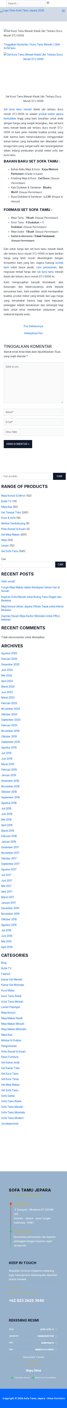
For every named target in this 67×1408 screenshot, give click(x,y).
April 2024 (7, 681)
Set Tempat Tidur (11, 512)
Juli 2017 (6, 875)
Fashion (5, 973)
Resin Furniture (9, 1057)
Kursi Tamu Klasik (11, 996)
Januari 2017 (8, 902)
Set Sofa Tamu (9, 551)
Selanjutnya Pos (33, 333)
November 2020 (10, 708)
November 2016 (10, 913)
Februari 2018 (9, 836)
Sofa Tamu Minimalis (13, 1112)
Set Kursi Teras (10, 1079)
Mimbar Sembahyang (13, 523)
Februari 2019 (9, 769)
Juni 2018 (6, 814)
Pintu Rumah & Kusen (13, 529)
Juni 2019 (6, 758)
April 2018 (7, 825)
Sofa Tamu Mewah (12, 1106)
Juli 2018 (6, 808)
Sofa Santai (8, 1095)
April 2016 (7, 947)
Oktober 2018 (9, 791)
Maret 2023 (7, 697)
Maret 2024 (7, 686)
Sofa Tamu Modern (12, 1118)
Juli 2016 (6, 930)
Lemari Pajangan (10, 1007)
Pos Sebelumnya (33, 326)
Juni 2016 (6, 935)
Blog (3, 962)
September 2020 (10, 719)
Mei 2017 (6, 886)
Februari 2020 (9, 725)
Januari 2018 (8, 841)
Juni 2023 (7, 692)
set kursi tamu (45, 271)
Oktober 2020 (9, 714)
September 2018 (10, 797)
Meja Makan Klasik (12, 1018)
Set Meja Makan (10, 534)
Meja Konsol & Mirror (13, 495)
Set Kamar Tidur (10, 1068)
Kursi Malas (7, 990)
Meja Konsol (8, 1012)
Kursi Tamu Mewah (12, 1001)
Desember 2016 (10, 908)
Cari (59, 476)
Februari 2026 (9, 658)
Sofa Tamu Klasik (11, 1101)
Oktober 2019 (9, 736)
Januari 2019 (8, 775)
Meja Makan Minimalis (13, 1029)
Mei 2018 (6, 819)
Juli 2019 (6, 753)
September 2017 (10, 863)
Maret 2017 (7, 897)
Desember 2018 (10, 780)
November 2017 (10, 852)
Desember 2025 (10, 664)
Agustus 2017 (8, 869)
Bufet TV (6, 501)
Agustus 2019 (9, 747)
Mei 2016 (6, 941)
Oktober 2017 (9, 858)
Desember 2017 (10, 847)
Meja (4, 540)
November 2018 (10, 786)
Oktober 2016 (9, 919)
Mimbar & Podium (11, 1040)
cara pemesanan (46, 267)
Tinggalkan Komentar (16, 44)
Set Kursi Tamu (10, 1073)
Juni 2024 (7, 669)
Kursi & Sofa (8, 517)
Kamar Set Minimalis (12, 984)
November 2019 (10, 730)
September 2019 (10, 741)
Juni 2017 (6, 880)
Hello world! (8, 581)
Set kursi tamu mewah (18, 109)
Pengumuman (9, 1046)
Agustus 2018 (9, 803)
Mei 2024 (6, 675)
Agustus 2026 (9, 653)
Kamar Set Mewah (11, 979)
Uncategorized (9, 1123)
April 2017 (6, 891)
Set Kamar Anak (10, 1062)
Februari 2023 (9, 703)
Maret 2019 (7, 764)
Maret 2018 (7, 830)
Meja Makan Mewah (12, 1023)
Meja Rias (6, 506)
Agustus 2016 (9, 924)
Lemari (5, 545)
